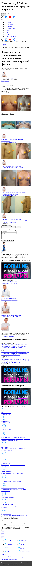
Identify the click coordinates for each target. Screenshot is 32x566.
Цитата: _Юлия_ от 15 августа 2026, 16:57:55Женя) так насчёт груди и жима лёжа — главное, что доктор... (14, 346)
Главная (3, 44)
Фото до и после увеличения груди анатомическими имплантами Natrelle (12, 166)
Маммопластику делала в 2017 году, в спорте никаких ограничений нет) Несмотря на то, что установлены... (15, 361)
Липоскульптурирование (8, 344)
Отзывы (9, 34)
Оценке (12, 226)
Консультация (5, 81)
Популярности (5, 226)
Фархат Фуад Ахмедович (8, 78)
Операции (10, 24)
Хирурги (9, 26)
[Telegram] (14, 17)
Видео (8, 32)
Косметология (11, 28)
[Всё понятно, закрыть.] (28, 563)
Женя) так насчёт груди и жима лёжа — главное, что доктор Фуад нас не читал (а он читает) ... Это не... (15, 353)
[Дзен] (2, 17)
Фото (8, 30)
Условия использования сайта (9, 559)
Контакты (4, 554)
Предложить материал (7, 336)
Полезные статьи (11, 36)
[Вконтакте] (6, 17)
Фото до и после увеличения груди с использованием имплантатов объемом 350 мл (14, 220)
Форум (9, 22)
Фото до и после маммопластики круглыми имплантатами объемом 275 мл (13, 193)
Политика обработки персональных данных (13, 556)
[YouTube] (10, 17)
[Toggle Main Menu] (2, 19)
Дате (17, 226)
